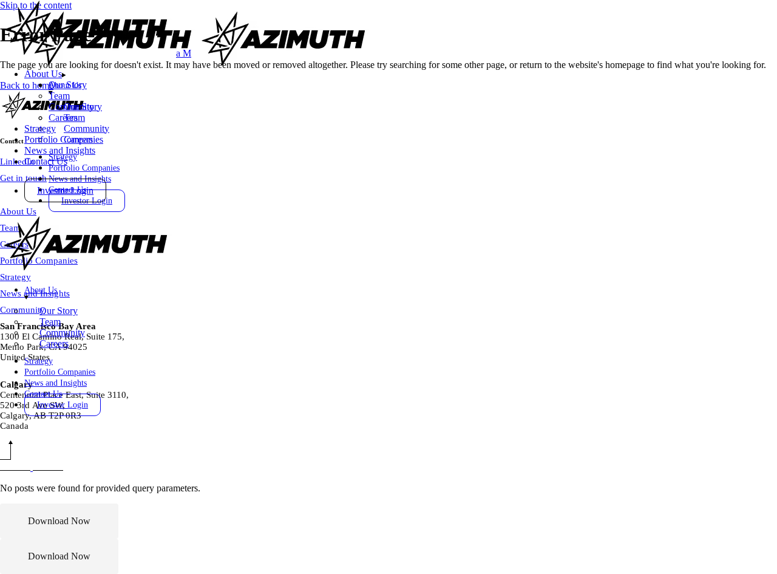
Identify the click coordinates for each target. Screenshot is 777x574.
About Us (18, 211)
